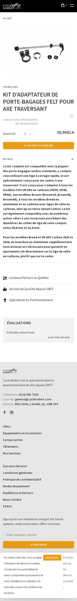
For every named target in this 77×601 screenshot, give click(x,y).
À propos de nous (15, 466)
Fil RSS (7, 506)
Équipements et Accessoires (22, 433)
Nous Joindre (12, 499)
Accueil (7, 18)
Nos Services (11, 453)
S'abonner (38, 544)
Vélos (6, 426)
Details (8, 158)
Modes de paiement (16, 486)
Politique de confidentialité (22, 479)
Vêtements (10, 446)
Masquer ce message (52, 558)
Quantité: (9, 133)
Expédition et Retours (18, 493)
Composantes (13, 440)
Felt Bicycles (10, 87)
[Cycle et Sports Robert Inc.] (10, 371)
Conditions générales (17, 473)
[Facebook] (4, 413)
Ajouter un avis (59, 337)
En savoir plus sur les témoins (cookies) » (68, 572)
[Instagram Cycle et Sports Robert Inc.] (11, 413)
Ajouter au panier (38, 145)
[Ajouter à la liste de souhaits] (71, 116)
